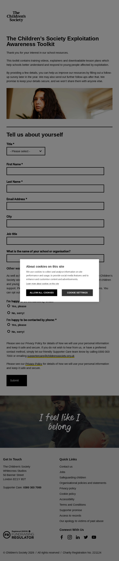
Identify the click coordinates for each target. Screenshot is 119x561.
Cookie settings (77, 293)
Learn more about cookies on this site (42, 284)
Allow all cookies (42, 293)
